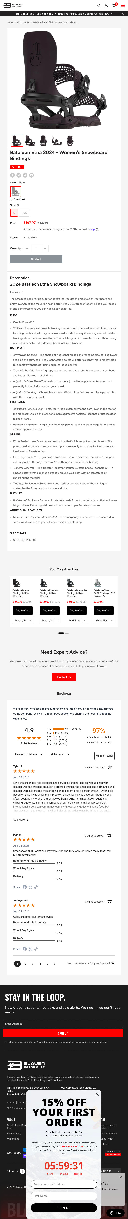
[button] (17, 199)
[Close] (121, 1177)
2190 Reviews (33, 743)
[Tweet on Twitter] (25, 175)
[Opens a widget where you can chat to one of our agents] (115, 1213)
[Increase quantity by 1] (45, 248)
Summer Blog (14, 1133)
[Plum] (15, 191)
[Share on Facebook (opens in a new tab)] (25, 887)
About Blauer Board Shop (17, 1127)
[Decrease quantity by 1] (27, 248)
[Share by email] (31, 175)
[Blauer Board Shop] (26, 1065)
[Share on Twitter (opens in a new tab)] (30, 887)
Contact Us (64, 677)
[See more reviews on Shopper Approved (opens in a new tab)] (36, 887)
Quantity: (16, 248)
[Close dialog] (97, 1094)
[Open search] (99, 5)
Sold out (36, 259)
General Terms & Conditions (107, 1127)
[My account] (106, 5)
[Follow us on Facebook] (22, 1171)
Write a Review (104, 756)
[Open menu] (123, 5)
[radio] (64, 729)
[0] (114, 5)
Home (10, 22)
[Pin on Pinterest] (18, 175)
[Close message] (123, 14)
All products (22, 22)
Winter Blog (13, 1138)
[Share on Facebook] (12, 175)
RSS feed (103, 1144)
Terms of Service (107, 1133)
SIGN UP (64, 1208)
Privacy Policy (106, 1138)
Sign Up (63, 1033)
